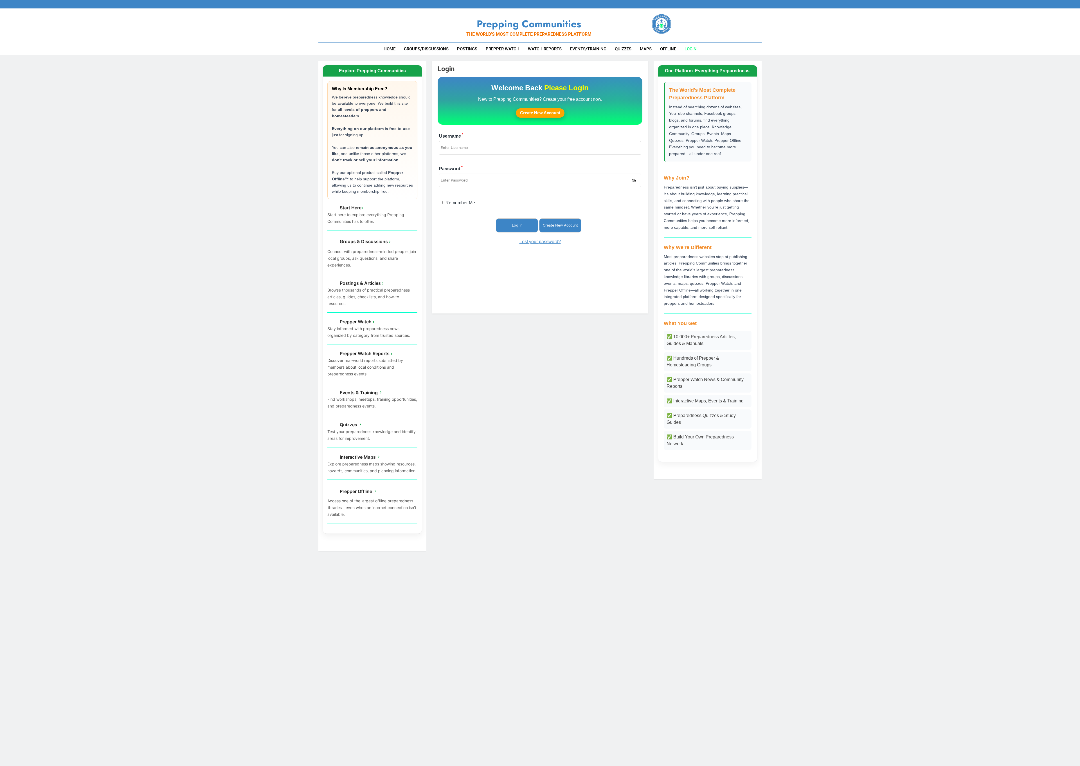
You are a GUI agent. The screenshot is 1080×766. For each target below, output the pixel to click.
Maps (646, 48)
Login (691, 48)
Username (451, 136)
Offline (668, 48)
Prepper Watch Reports (365, 353)
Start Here (351, 207)
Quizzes (623, 48)
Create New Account (540, 112)
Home (389, 48)
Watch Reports (545, 48)
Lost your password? (540, 241)
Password (451, 168)
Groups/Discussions (426, 48)
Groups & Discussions (365, 241)
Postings (467, 48)
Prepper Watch (502, 48)
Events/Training (588, 48)
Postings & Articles (361, 283)
